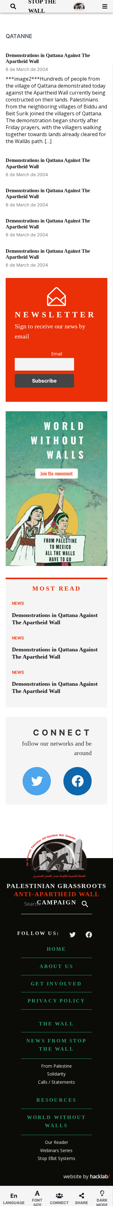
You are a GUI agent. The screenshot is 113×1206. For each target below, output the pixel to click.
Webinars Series (56, 1150)
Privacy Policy (57, 1000)
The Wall (56, 1023)
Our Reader (56, 1142)
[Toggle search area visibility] (11, 6)
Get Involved (56, 983)
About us (57, 966)
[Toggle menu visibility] (102, 6)
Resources (56, 1100)
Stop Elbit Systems (56, 1158)
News (18, 603)
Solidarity (56, 1074)
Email (56, 354)
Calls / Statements (56, 1082)
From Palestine (56, 1066)
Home (57, 949)
